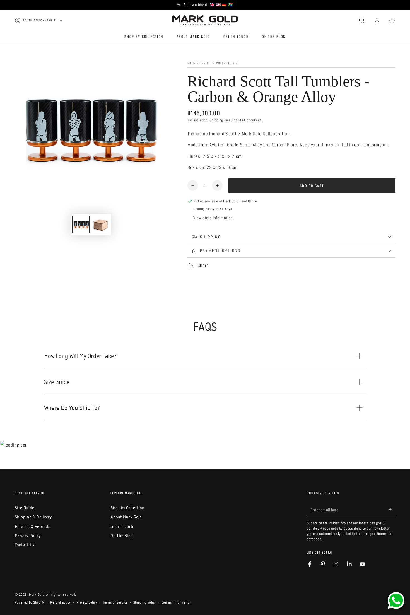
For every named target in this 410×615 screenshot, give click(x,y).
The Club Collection (217, 63)
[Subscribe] (392, 509)
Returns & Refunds (32, 526)
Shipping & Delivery (33, 517)
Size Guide (24, 508)
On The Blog (121, 536)
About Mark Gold (126, 517)
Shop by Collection (127, 508)
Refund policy (60, 602)
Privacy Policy (28, 536)
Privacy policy (86, 602)
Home (191, 63)
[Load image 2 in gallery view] (100, 224)
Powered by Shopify (30, 602)
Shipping (216, 120)
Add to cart (312, 186)
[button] (361, 20)
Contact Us (25, 545)
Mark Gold (37, 594)
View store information (213, 217)
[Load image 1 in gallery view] (81, 224)
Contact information (177, 602)
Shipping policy (144, 602)
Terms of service (115, 602)
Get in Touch (121, 526)
